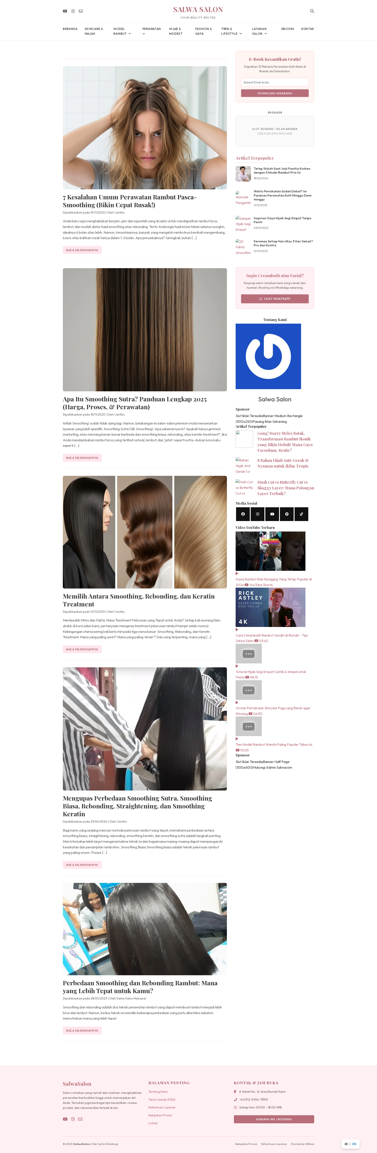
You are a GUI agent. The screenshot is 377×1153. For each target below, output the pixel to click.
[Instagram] (73, 11)
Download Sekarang (275, 93)
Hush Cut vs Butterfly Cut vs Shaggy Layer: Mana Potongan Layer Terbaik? (285, 488)
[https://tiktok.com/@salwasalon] (301, 514)
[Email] (81, 11)
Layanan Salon (259, 31)
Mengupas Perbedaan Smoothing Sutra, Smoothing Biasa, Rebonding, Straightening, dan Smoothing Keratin (137, 806)
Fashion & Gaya (203, 31)
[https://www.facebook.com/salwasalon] (243, 514)
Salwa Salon (198, 9)
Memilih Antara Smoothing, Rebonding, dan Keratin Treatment (139, 600)
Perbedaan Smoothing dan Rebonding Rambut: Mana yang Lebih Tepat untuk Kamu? (140, 987)
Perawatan (151, 29)
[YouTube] (65, 11)
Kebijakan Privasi (160, 1115)
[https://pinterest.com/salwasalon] (287, 514)
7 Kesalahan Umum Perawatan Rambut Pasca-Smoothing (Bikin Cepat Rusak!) (130, 201)
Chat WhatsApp (277, 299)
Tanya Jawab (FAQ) (161, 1099)
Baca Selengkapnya (82, 250)
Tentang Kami (158, 1092)
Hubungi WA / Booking (274, 1119)
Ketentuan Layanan (161, 1107)
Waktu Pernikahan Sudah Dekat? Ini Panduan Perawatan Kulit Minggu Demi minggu (283, 195)
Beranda (70, 29)
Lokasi (153, 1123)
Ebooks (287, 29)
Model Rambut (120, 31)
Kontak (307, 29)
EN (354, 1144)
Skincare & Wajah (94, 31)
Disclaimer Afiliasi (302, 1144)
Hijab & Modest (176, 31)
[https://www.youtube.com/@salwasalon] (272, 514)
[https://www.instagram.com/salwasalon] (257, 514)
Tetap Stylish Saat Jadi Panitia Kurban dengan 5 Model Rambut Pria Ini (282, 171)
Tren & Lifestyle (229, 31)
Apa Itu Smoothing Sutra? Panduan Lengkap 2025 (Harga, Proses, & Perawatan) (135, 403)
